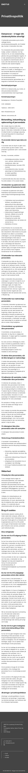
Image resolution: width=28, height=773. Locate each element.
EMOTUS (5, 4)
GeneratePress (21, 770)
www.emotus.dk (11, 115)
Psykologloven (11, 371)
